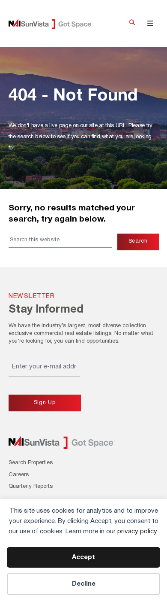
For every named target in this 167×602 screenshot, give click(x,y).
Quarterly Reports (31, 486)
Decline (83, 584)
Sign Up (45, 402)
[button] (132, 23)
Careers (19, 474)
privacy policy (137, 532)
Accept (83, 557)
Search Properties (31, 462)
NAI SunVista (57, 23)
